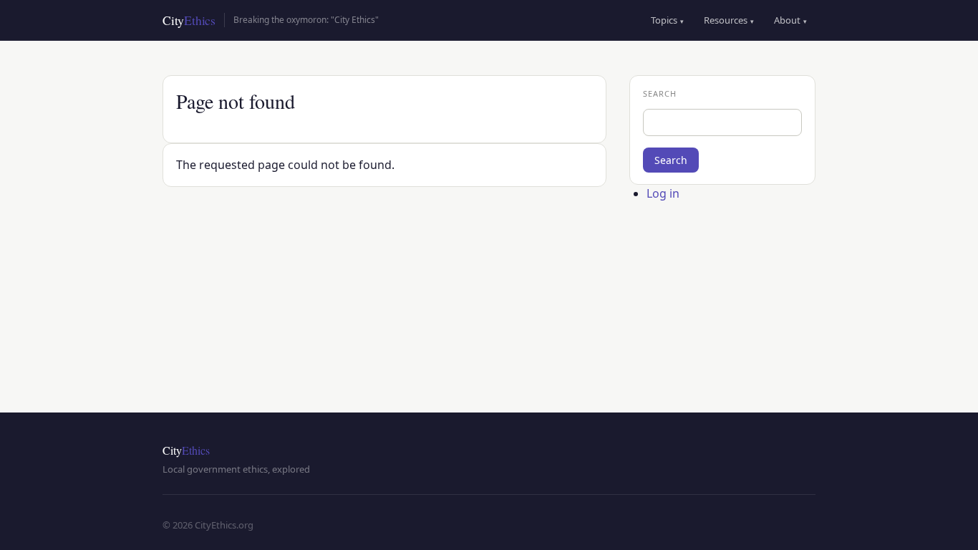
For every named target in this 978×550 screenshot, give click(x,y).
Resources (729, 20)
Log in (663, 193)
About (790, 20)
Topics (667, 20)
